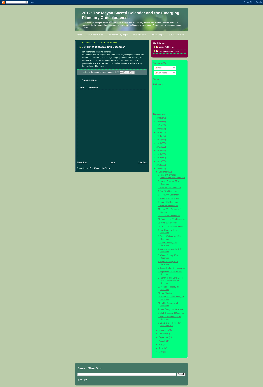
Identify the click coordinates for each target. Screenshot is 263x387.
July (161, 345)
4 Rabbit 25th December (168, 198)
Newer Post (82, 162)
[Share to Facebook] (130, 72)
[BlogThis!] (124, 72)
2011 (158, 161)
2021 (158, 125)
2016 (158, 143)
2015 (158, 147)
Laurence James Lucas (101, 72)
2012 (158, 158)
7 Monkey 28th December (169, 188)
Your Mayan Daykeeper (117, 35)
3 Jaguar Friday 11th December (172, 268)
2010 (158, 165)
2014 (158, 151)
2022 (158, 122)
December (163, 172)
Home (79, 35)
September (164, 337)
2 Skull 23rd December (168, 206)
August (162, 341)
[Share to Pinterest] (133, 72)
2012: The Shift (139, 35)
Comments (162, 73)
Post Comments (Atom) (99, 168)
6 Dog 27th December (167, 191)
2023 (158, 118)
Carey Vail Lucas (166, 47)
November (163, 330)
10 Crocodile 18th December (170, 226)
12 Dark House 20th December (171, 219)
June (161, 348)
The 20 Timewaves (94, 35)
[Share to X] (127, 72)
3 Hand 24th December (168, 202)
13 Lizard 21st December (169, 216)
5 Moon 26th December (168, 195)
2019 (158, 132)
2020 (158, 129)
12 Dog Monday (165, 293)
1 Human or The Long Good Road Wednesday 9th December (170, 280)
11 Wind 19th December (168, 223)
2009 (158, 169)
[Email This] (121, 72)
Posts (160, 68)
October (162, 334)
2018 (158, 136)
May (161, 352)
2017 (158, 140)
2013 (158, 154)
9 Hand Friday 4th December (170, 309)
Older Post (142, 162)
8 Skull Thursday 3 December (171, 313)
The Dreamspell (157, 35)
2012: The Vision (176, 35)
